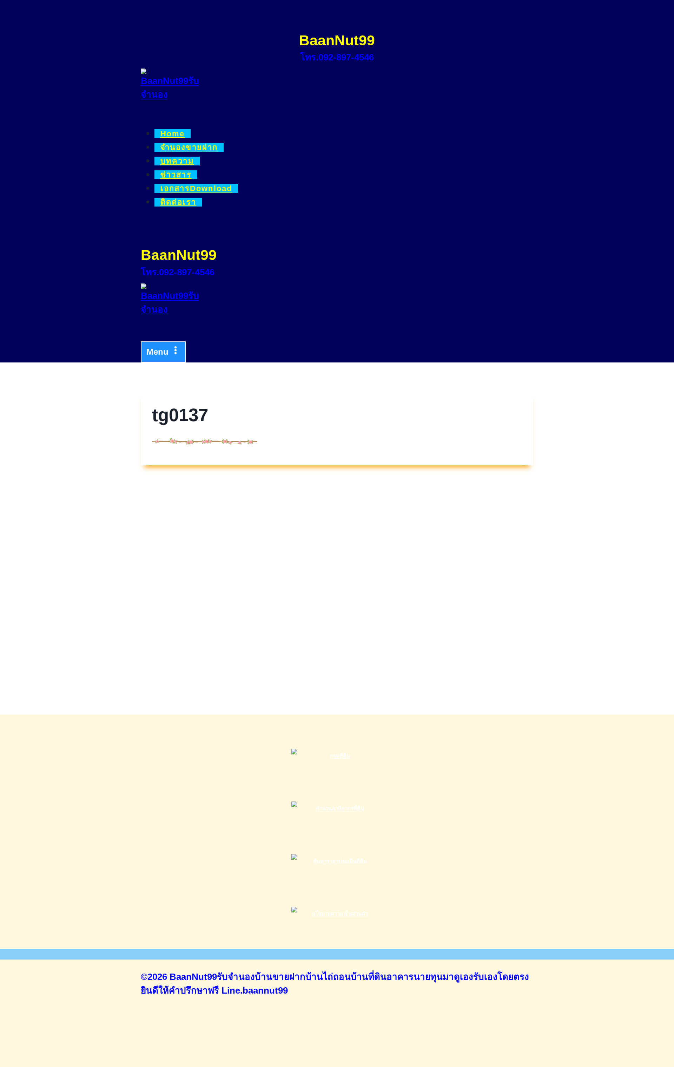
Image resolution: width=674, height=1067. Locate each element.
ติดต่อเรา (178, 202)
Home (172, 133)
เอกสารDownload (196, 188)
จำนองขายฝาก (189, 147)
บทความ (177, 161)
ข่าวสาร (176, 174)
